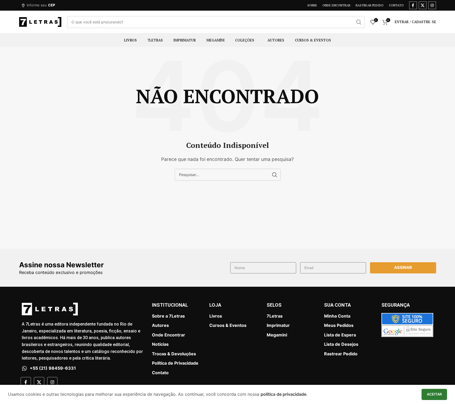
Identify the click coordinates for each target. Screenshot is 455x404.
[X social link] (423, 5)
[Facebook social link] (413, 5)
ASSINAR (403, 267)
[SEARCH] (359, 22)
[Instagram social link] (432, 5)
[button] (38, 5)
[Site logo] (40, 21)
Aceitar (434, 394)
